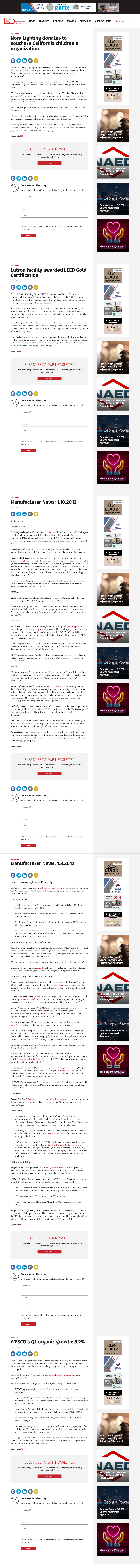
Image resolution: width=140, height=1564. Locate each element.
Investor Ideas (30, 560)
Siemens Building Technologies (62, 1144)
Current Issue (103, 21)
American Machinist (30, 999)
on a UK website (54, 686)
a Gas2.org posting (73, 626)
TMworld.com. (63, 1070)
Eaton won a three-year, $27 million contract (48, 1099)
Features (44, 21)
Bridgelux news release (56, 1167)
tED (21, 136)
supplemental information (62, 1375)
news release (49, 1013)
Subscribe (85, 21)
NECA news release (19, 660)
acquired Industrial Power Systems (34, 1059)
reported (39, 968)
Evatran (34, 549)
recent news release (47, 1082)
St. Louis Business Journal (60, 985)
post (76, 1210)
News (32, 21)
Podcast (58, 21)
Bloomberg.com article (51, 888)
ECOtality (49, 532)
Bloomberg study (31, 629)
